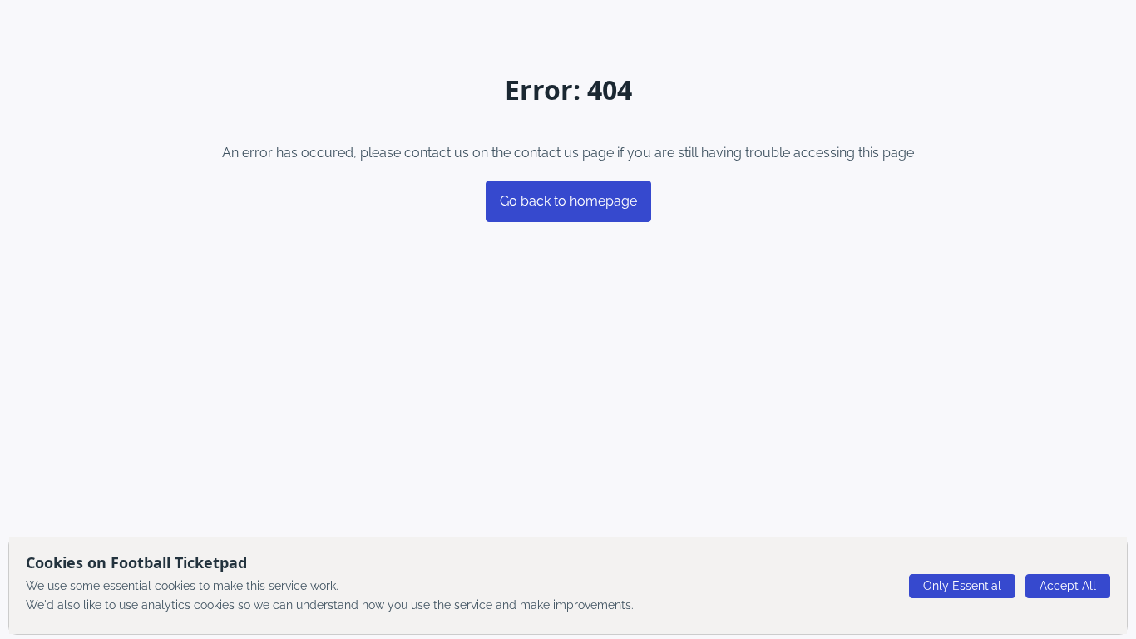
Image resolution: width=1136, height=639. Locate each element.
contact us (546, 153)
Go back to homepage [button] (568, 201)
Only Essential (962, 585)
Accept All (1068, 585)
